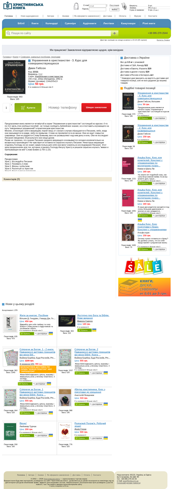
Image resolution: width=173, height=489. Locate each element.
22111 (35, 72)
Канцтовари (128, 23)
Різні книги (149, 23)
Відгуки (137, 16)
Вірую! (23, 423)
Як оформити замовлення (86, 16)
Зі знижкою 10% (27, 364)
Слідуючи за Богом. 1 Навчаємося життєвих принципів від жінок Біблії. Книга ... (37, 392)
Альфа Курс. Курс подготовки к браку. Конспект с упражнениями (152, 227)
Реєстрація (114, 5)
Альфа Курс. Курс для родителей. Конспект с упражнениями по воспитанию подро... (150, 161)
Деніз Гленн (80, 429)
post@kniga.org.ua (130, 481)
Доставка (107, 16)
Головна (9, 16)
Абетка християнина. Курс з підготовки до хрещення (90, 390)
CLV (40, 74)
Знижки (65, 16)
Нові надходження (30, 16)
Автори (50, 16)
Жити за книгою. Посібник (34, 315)
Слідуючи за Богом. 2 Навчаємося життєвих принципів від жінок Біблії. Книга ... (92, 352)
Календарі (52, 23)
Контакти (152, 16)
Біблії (21, 23)
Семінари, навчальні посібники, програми (40, 57)
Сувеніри (70, 23)
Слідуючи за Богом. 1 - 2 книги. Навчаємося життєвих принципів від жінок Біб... (37, 352)
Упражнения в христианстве (49, 76)
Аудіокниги (89, 23)
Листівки (108, 23)
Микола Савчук (85, 321)
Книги (35, 23)
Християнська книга (52, 479)
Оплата (122, 16)
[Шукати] (114, 33)
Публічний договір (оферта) (129, 483)
